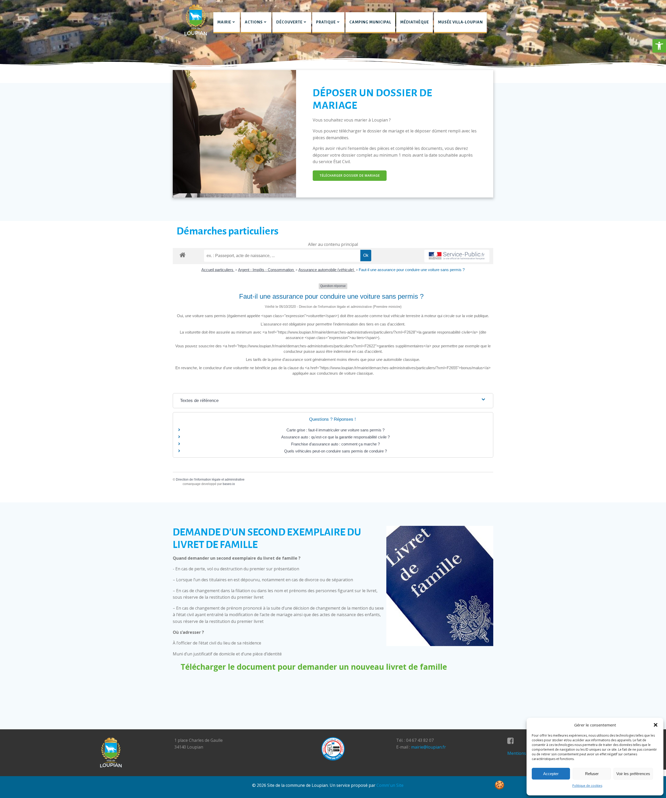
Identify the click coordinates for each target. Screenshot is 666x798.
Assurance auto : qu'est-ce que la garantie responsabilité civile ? (335, 437)
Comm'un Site (390, 785)
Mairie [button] (224, 22)
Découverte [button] (289, 22)
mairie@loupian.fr (428, 747)
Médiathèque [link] (414, 22)
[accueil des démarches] (182, 254)
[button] (659, 46)
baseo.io (229, 484)
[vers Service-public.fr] (456, 256)
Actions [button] (254, 22)
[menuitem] (226, 22)
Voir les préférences (633, 773)
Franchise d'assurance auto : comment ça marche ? (335, 444)
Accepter (551, 773)
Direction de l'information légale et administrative (210, 479)
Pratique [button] (326, 22)
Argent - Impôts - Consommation (266, 269)
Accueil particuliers (217, 269)
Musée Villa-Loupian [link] (460, 22)
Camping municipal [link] (370, 22)
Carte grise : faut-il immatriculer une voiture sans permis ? (335, 430)
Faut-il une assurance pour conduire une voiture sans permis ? (412, 269)
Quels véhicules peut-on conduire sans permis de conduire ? (335, 451)
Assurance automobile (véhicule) (326, 269)
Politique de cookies (587, 785)
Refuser (592, 773)
